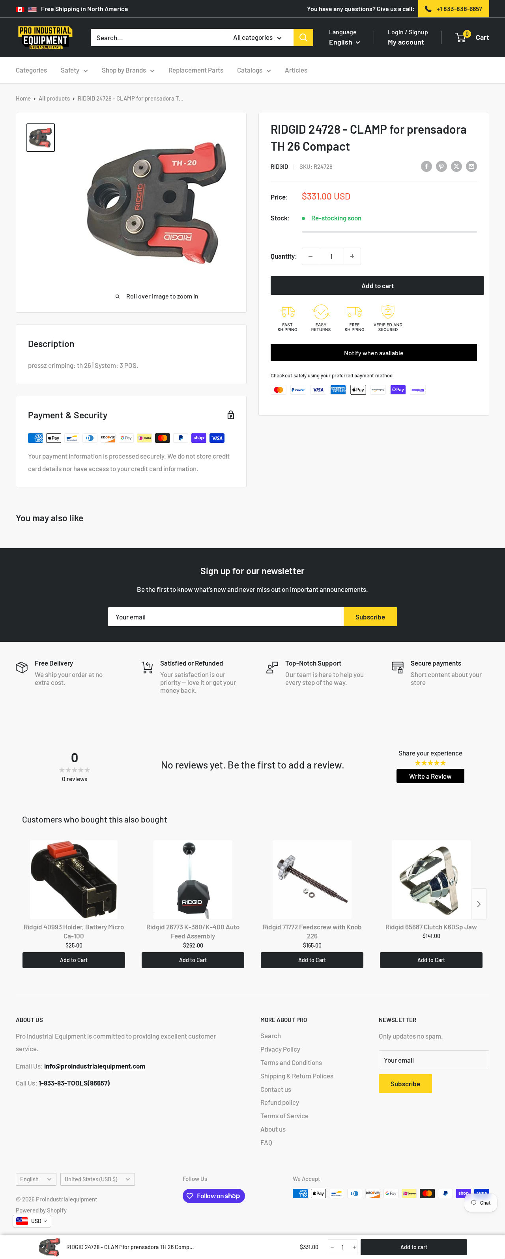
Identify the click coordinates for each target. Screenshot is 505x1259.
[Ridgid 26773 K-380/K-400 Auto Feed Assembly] (193, 879)
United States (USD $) (91, 1179)
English (29, 1179)
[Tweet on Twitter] (456, 166)
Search (270, 1035)
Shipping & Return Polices (296, 1076)
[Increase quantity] (352, 256)
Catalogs (249, 70)
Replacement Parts (195, 70)
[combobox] (32, 1221)
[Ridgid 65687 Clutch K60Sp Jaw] (431, 879)
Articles (296, 70)
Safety (70, 70)
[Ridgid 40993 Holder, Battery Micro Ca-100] (73, 879)
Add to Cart (74, 960)
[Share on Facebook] (426, 166)
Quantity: (284, 256)
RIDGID (279, 166)
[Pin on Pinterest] (441, 166)
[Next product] (479, 904)
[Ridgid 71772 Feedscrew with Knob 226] (312, 879)
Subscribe (370, 617)
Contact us (275, 1089)
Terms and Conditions (291, 1062)
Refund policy (279, 1102)
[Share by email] (471, 166)
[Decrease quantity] (310, 256)
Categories (31, 70)
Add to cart (377, 285)
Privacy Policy (280, 1049)
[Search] (303, 37)
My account (406, 41)
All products (54, 98)
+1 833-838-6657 (459, 8)
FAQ (266, 1142)
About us (273, 1129)
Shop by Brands (124, 70)
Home (23, 98)
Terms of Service (284, 1115)
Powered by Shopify (41, 1210)
